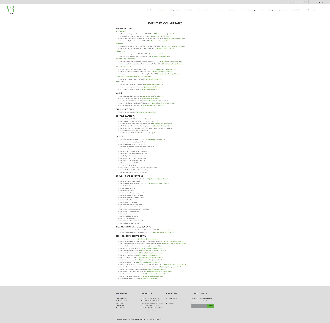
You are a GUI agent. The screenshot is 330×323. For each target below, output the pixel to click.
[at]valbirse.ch (155, 89)
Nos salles (220, 10)
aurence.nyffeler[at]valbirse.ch (162, 41)
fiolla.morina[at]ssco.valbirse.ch (153, 248)
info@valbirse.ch (121, 307)
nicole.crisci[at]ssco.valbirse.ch (175, 241)
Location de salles (172, 298)
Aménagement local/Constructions (278, 10)
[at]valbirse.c (158, 84)
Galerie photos (231, 10)
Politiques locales (175, 10)
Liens (168, 300)
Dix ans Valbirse (296, 10)
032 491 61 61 (303, 2)
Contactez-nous (171, 303)
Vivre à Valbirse (189, 10)
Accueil (142, 10)
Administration (161, 10)
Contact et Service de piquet (248, 10)
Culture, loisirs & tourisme (205, 10)
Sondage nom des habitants (314, 10)
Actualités (150, 10)
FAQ (262, 10)
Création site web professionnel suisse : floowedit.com (148, 319)
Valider (211, 305)
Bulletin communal (290, 2)
